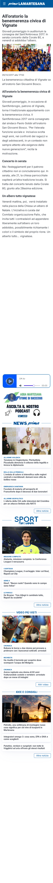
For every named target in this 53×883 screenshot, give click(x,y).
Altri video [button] (43, 684)
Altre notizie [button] (42, 511)
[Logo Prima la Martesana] (26, 4)
